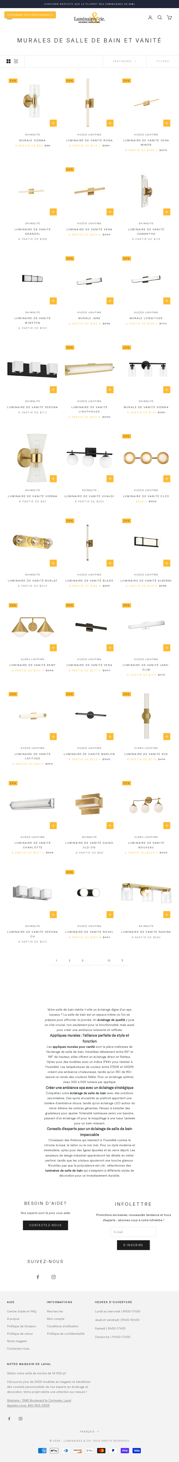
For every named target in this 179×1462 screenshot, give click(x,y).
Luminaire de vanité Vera (89, 664)
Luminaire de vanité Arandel (33, 231)
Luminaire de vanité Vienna (32, 496)
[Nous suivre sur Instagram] (53, 1277)
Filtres (163, 61)
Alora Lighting (32, 659)
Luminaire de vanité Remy (33, 664)
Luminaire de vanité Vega (90, 229)
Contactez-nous (45, 1225)
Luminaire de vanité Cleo (146, 496)
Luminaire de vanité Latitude (33, 756)
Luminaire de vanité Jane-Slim (146, 667)
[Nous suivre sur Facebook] (38, 1277)
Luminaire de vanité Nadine (146, 931)
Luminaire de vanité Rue (146, 753)
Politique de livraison (21, 1326)
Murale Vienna (32, 140)
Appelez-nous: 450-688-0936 (28, 1405)
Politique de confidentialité (65, 1333)
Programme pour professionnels (30, 14)
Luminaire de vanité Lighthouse (89, 409)
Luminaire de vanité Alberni (146, 580)
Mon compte (55, 1319)
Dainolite (32, 134)
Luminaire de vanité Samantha (146, 231)
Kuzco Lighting (89, 134)
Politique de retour (20, 1333)
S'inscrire (133, 1245)
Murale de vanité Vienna (146, 407)
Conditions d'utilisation (63, 1326)
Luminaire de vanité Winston (33, 320)
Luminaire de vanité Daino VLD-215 (89, 845)
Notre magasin (17, 1341)
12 (109, 960)
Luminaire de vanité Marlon (89, 753)
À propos (13, 1319)
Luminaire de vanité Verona (32, 407)
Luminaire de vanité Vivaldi (89, 496)
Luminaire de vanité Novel (89, 931)
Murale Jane (89, 318)
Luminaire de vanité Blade (89, 580)
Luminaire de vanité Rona (89, 140)
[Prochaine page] (122, 960)
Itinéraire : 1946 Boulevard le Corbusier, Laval (39, 1400)
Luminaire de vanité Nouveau (146, 845)
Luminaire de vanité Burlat (33, 580)
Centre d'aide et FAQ (21, 1311)
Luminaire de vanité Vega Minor (146, 142)
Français (87, 1431)
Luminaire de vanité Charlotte (33, 845)
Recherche (55, 1311)
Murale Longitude (146, 318)
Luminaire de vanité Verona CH (32, 934)
